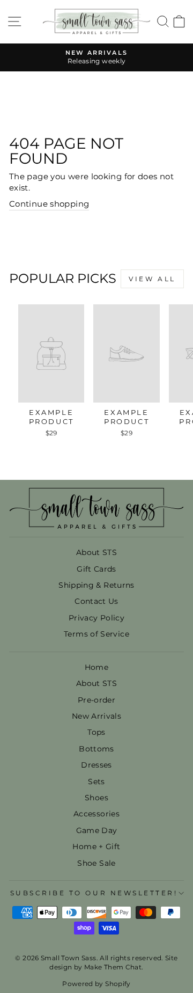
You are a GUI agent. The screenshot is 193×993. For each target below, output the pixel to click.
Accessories (96, 813)
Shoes (96, 797)
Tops (96, 732)
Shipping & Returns (96, 585)
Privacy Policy (96, 618)
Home (96, 667)
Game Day (96, 830)
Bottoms (96, 748)
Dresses (96, 765)
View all (152, 279)
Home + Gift (96, 846)
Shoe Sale (96, 863)
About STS (96, 552)
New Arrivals (96, 716)
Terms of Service (96, 634)
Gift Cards (96, 569)
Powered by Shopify (96, 984)
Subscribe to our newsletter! (94, 893)
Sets (96, 781)
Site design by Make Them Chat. (113, 962)
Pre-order (96, 700)
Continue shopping (49, 204)
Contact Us (96, 601)
